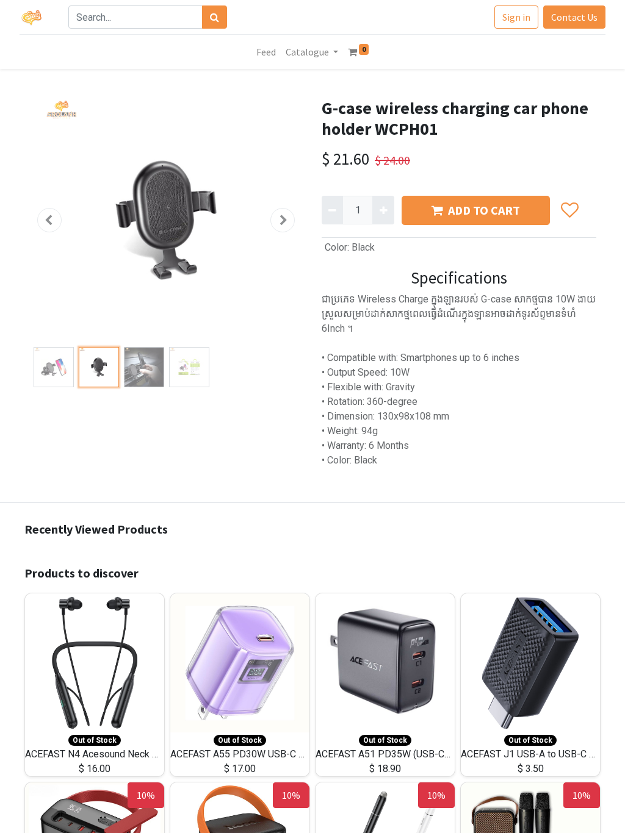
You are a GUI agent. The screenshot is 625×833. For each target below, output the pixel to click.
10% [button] (146, 795)
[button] (49, 220)
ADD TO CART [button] (484, 210)
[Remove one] (332, 210)
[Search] (214, 17)
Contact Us (574, 17)
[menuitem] (266, 52)
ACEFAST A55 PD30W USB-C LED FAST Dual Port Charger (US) (304, 754)
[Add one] (383, 210)
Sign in (516, 17)
